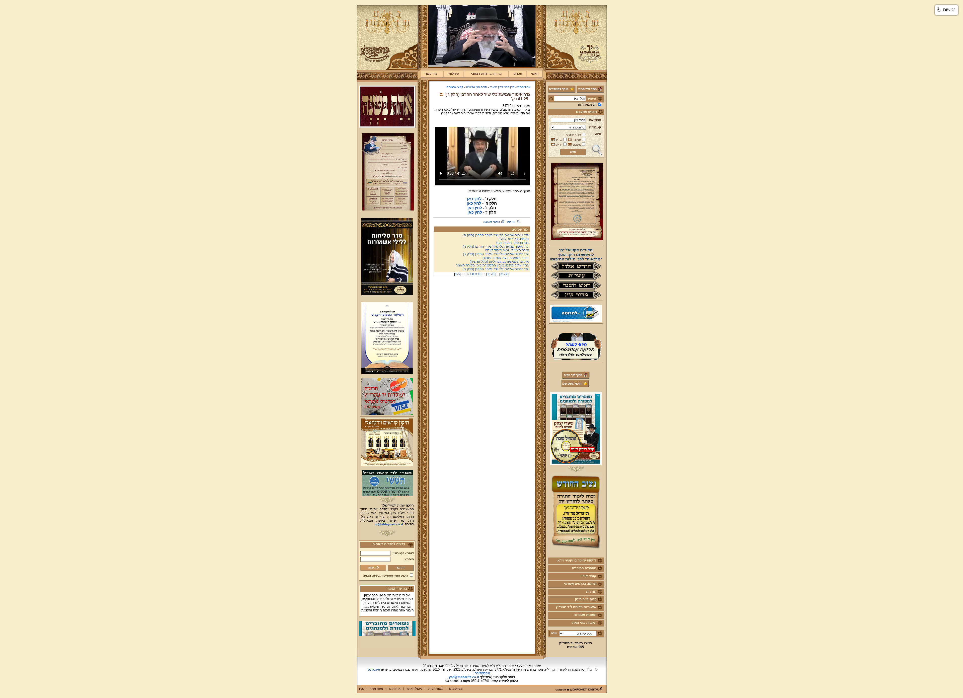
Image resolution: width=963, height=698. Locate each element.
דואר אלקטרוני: (403, 553)
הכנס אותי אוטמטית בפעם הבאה (385, 575)
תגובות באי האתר (583, 622)
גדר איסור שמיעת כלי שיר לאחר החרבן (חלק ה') (495, 235)
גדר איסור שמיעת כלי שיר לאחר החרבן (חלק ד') (496, 246)
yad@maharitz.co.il (464, 677)
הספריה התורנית (584, 568)
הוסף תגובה (491, 221)
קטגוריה (595, 127)
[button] (946, 10)
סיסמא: (409, 559)
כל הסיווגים (573, 135)
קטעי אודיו (588, 576)
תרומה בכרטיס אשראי (580, 584)
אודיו (559, 140)
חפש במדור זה (587, 104)
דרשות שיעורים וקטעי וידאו (576, 560)
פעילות (454, 74)
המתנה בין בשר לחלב (514, 239)
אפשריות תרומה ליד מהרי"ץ (576, 607)
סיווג (597, 134)
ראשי (534, 74)
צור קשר (431, 74)
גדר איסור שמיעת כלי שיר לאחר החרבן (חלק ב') (495, 269)
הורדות (591, 591)
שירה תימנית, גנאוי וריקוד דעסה (507, 250)
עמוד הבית (523, 87)
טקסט (577, 145)
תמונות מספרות (585, 615)
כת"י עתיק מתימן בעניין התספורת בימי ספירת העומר (492, 265)
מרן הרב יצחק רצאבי (486, 74)
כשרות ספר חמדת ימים (512, 243)
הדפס (511, 221)
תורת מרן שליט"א (476, 87)
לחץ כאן (474, 199)
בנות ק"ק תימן (585, 599)
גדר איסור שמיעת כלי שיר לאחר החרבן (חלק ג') (496, 254)
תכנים (517, 74)
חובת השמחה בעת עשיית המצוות (506, 258)
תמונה (577, 140)
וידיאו (558, 145)
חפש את (595, 120)
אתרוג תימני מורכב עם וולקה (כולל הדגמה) (499, 261)
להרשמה (373, 567)
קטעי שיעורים (454, 87)
